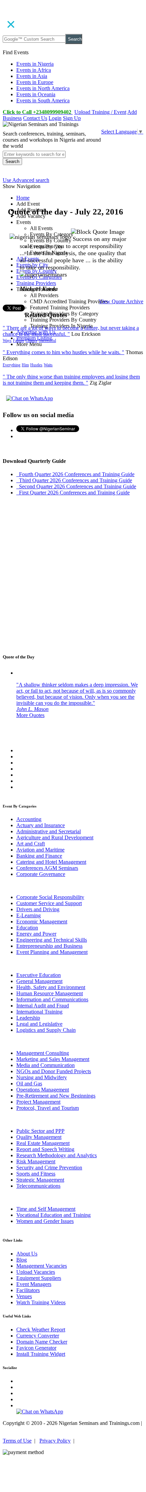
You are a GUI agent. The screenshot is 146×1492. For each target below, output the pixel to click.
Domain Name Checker (41, 1342)
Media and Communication (45, 1065)
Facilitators (28, 1290)
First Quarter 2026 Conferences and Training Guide (73, 492)
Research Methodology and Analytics (56, 1155)
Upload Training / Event (100, 112)
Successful (47, 340)
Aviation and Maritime (40, 850)
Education (27, 928)
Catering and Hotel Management (51, 862)
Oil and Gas (29, 1083)
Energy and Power (36, 934)
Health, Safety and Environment (50, 987)
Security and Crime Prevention (49, 1167)
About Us (26, 1253)
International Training (39, 1012)
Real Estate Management (43, 1143)
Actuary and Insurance (40, 825)
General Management (39, 981)
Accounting (28, 819)
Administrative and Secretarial (48, 831)
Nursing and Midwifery (41, 1077)
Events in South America (43, 100)
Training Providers (36, 283)
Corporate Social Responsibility (50, 897)
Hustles (36, 365)
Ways (7, 340)
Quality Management (38, 1137)
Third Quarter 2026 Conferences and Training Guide (74, 480)
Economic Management (41, 921)
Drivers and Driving (37, 909)
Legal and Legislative (39, 1024)
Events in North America (43, 88)
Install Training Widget (40, 1354)
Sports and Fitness (35, 1174)
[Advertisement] (73, 574)
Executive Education (38, 975)
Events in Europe (34, 82)
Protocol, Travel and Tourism (47, 1108)
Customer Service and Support (49, 903)
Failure (18, 340)
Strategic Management (40, 1180)
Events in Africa (33, 70)
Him (25, 365)
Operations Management (42, 1089)
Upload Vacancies (35, 1272)
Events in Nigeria (35, 64)
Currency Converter (37, 1335)
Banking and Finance (39, 856)
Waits (48, 365)
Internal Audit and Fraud (42, 1005)
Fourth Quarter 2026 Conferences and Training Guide (75, 474)
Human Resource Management (49, 993)
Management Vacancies (41, 1266)
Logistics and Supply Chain (46, 1030)
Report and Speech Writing (45, 1149)
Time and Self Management (45, 1209)
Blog (21, 1260)
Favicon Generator (36, 1348)
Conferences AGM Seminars (47, 868)
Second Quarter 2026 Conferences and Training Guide (76, 486)
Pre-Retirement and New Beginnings (55, 1096)
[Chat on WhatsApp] (29, 398)
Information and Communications (52, 999)
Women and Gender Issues (45, 1221)
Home (23, 198)
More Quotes (30, 715)
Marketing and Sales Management (52, 1059)
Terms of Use (17, 1441)
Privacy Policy (55, 1441)
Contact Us (35, 118)
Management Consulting (42, 1053)
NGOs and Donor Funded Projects (53, 1071)
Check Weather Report (40, 1329)
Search (75, 39)
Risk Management (35, 1161)
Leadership (28, 1018)
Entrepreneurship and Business (49, 946)
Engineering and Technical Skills (51, 940)
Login (55, 118)
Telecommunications (38, 1186)
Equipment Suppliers (38, 1278)
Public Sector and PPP (40, 1131)
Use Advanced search (26, 180)
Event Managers (33, 1284)
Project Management (38, 1102)
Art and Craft (30, 843)
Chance (31, 340)
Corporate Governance (40, 874)
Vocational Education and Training (53, 1215)
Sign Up (72, 118)
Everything (11, 365)
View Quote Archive (121, 301)
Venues (24, 1296)
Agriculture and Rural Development (54, 837)
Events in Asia (31, 76)
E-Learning (28, 915)
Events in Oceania (35, 94)
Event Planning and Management (52, 952)
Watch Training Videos (41, 1302)
